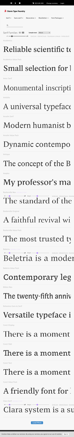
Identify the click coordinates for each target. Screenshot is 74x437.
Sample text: (33, 32)
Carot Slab (7, 344)
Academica (7, 41)
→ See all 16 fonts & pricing (61, 326)
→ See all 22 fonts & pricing (61, 307)
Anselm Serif (8, 116)
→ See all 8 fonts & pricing (61, 79)
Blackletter (43, 18)
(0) (38, 3)
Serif (8, 18)
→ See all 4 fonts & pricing (61, 60)
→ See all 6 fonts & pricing (61, 155)
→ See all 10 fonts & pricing (61, 41)
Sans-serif (18, 18)
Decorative (30, 18)
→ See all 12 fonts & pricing (61, 212)
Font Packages (56, 18)
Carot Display (8, 325)
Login (62, 3)
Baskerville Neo (15, 192)
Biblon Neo (7, 287)
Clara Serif (13, 401)
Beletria (12, 249)
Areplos (6, 173)
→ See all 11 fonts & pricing (61, 117)
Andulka (6, 97)
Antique (6, 154)
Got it (66, 434)
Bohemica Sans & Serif (12, 306)
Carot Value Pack (10, 382)
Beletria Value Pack (11, 268)
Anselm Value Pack (11, 135)
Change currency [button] (52, 3)
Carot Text (7, 363)
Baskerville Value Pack (12, 230)
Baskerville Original (11, 211)
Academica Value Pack (12, 60)
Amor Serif (7, 78)
